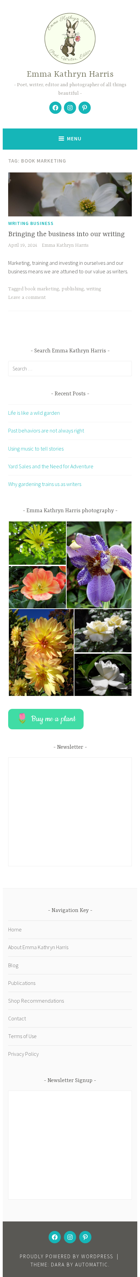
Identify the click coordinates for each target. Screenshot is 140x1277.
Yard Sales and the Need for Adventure (50, 466)
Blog (13, 965)
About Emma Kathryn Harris (38, 947)
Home (15, 929)
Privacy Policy (23, 1053)
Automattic (91, 1264)
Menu (74, 138)
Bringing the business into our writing (66, 234)
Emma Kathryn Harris (70, 74)
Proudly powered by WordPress (66, 1256)
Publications (21, 982)
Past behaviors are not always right (46, 430)
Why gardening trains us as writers (44, 484)
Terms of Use (22, 1036)
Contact (17, 1018)
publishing (73, 289)
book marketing (42, 289)
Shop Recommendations (36, 1000)
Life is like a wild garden (34, 412)
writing (93, 289)
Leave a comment (27, 297)
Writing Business (31, 223)
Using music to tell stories (36, 448)
